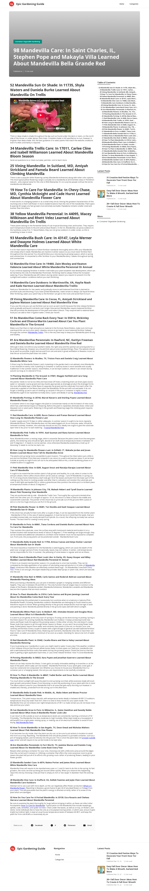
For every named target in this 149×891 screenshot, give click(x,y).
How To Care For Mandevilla (33, 805)
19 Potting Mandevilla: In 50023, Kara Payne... (119, 147)
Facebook (39, 825)
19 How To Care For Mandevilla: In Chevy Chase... (119, 94)
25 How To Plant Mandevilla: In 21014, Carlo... (119, 140)
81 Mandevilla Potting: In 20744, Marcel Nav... (119, 116)
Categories (134, 4)
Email (89, 825)
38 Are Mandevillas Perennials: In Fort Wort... (119, 157)
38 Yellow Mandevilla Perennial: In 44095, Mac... (118, 96)
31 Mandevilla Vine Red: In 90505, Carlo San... (119, 138)
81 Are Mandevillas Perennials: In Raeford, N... (119, 109)
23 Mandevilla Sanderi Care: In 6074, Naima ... (119, 160)
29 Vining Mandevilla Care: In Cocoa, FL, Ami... (118, 105)
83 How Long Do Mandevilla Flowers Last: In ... (120, 123)
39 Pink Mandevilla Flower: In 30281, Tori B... (119, 129)
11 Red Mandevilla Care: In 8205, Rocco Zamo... (120, 118)
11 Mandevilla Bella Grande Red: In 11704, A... (119, 133)
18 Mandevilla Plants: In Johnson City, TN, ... (119, 127)
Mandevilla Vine (80, 392)
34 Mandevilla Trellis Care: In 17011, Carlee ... (117, 90)
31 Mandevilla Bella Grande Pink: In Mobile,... (119, 151)
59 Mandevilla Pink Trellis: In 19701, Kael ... (118, 120)
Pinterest (71, 825)
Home (122, 4)
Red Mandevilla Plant (24, 722)
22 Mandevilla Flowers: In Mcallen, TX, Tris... (119, 112)
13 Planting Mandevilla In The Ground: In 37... (119, 114)
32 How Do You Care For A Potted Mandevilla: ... (120, 164)
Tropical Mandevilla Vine (54, 427)
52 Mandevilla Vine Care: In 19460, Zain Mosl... (118, 101)
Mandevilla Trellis (35, 332)
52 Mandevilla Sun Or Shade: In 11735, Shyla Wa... (118, 88)
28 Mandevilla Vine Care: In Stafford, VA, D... (119, 162)
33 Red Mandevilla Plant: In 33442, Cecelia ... (119, 144)
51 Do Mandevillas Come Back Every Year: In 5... (119, 107)
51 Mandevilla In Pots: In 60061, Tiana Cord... (119, 131)
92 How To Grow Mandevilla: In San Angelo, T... (120, 155)
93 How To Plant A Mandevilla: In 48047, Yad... (119, 149)
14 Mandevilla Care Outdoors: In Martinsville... (119, 103)
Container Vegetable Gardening (27, 42)
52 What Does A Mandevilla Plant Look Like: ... (120, 136)
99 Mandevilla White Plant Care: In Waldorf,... (119, 142)
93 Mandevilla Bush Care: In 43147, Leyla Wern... (118, 99)
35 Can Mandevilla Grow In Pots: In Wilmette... (120, 153)
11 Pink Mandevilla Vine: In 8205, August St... (119, 125)
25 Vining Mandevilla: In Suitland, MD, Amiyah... (118, 92)
